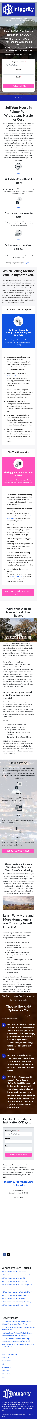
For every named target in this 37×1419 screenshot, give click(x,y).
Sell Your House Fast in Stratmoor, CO (15, 1305)
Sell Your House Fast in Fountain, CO (14, 1281)
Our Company (28, 21)
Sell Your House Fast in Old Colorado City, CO (17, 1292)
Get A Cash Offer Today (9, 1354)
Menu (18, 97)
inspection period (15, 576)
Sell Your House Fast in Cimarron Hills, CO (16, 1275)
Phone (18, 69)
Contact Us (18, 24)
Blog (3, 1377)
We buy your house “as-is (15, 376)
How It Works (6, 1361)
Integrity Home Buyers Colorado (18, 334)
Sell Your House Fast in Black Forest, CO (15, 1271)
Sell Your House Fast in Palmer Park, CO (15, 1295)
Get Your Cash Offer (12, 21)
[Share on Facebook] (4, 1254)
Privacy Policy (6, 1374)
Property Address (18, 62)
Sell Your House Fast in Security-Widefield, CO (17, 1302)
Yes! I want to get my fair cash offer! (18, 593)
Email (18, 77)
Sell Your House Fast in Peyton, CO (13, 1298)
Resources (5, 1371)
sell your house (19, 1165)
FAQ (3, 1364)
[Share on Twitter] (8, 1254)
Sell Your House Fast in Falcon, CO (13, 1278)
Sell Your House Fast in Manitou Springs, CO (17, 1285)
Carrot (3, 1416)
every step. (27, 263)
